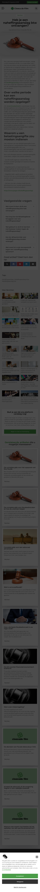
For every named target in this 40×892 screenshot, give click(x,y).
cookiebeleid (6, 870)
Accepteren (20, 876)
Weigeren (20, 881)
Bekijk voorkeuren (20, 887)
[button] (37, 857)
